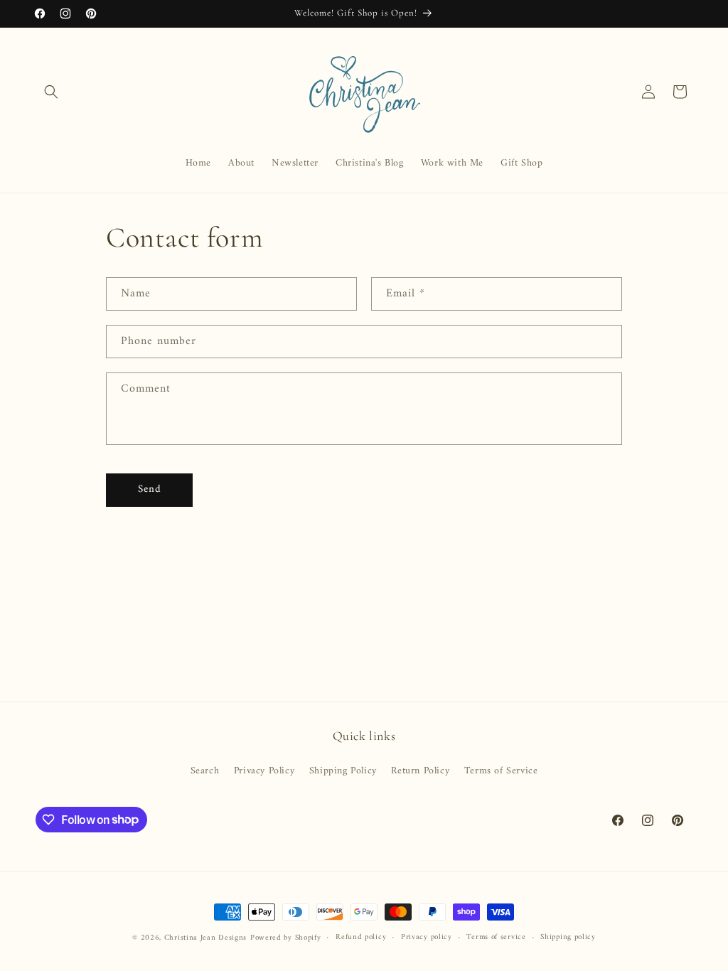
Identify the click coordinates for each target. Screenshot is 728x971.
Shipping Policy (343, 771)
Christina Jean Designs (205, 938)
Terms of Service (501, 771)
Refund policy (361, 937)
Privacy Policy (264, 771)
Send (149, 489)
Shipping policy (568, 937)
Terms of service (495, 937)
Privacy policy (426, 937)
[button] (51, 91)
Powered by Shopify (285, 938)
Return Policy (420, 771)
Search (205, 771)
